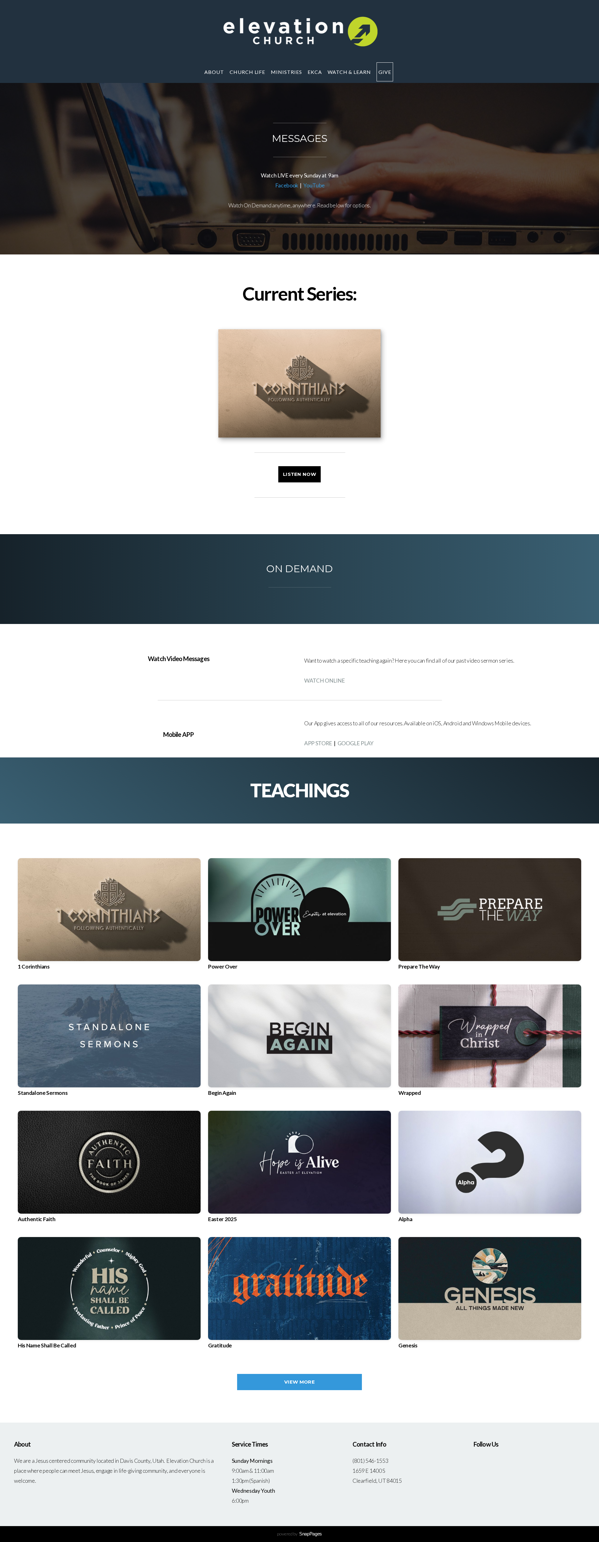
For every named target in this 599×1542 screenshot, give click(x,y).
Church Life (248, 72)
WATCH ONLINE (324, 680)
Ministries (287, 72)
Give (384, 72)
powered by (299, 1533)
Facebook (287, 185)
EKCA (315, 72)
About (214, 72)
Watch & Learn (350, 72)
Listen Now (299, 474)
